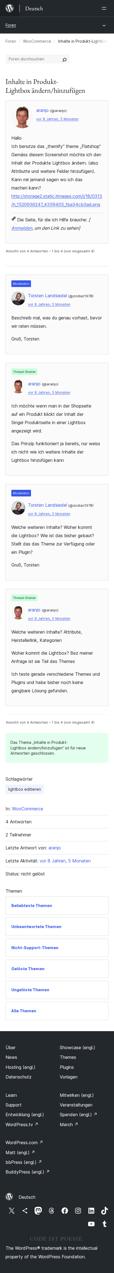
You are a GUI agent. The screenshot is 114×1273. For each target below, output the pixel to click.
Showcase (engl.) (77, 1047)
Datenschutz (19, 1077)
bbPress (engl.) (24, 1162)
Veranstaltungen (76, 1105)
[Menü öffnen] (105, 8)
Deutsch (27, 1197)
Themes (68, 1057)
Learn (11, 1095)
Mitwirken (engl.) (77, 1095)
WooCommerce (37, 41)
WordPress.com (24, 1142)
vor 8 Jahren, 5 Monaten (57, 119)
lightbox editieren (24, 789)
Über (10, 1047)
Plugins (67, 1067)
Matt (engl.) (20, 1152)
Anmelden (21, 228)
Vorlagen (68, 1077)
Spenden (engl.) (78, 1114)
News (11, 1057)
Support (14, 1105)
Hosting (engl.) (20, 1067)
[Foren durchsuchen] (64, 59)
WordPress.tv (22, 1124)
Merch (69, 1124)
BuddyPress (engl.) (28, 1172)
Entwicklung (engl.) (25, 1114)
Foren (11, 25)
